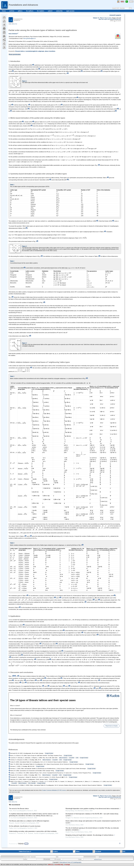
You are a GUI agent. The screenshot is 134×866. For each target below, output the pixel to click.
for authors (30, 11)
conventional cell (42, 389)
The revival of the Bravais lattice (19, 808)
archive (12, 11)
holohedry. (99, 177)
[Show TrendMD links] (120, 843)
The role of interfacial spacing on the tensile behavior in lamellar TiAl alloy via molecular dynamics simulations (92, 829)
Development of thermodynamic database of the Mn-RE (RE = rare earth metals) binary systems (92, 814)
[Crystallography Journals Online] (118, 2)
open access (70, 11)
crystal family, (66, 292)
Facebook (98, 851)
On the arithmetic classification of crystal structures (24, 826)
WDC (131, 1)
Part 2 (102, 18)
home (4, 11)
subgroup (86, 231)
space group (63, 627)
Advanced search (98, 859)
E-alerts (55, 851)
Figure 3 (24, 343)
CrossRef (71, 757)
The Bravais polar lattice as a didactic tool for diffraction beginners (29, 821)
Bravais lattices (20, 51)
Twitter (78, 851)
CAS (77, 757)
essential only (59, 864)
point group (89, 177)
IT (126, 1)
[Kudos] (64, 695)
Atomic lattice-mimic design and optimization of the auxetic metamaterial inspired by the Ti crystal (93, 822)
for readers (40, 11)
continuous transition (14, 653)
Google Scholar (49, 753)
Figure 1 (24, 81)
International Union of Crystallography (70, 862)
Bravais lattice (78, 690)
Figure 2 (24, 246)
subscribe (59, 11)
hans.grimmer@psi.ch (29, 38)
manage (67, 864)
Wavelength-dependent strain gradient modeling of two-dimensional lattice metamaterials (92, 808)
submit (50, 11)
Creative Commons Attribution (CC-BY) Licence (54, 790)
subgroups (34, 51)
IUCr (122, 1)
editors (20, 11)
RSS (124, 851)
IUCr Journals (31, 783)
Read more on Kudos (112, 726)
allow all (50, 864)
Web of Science (63, 757)
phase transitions (50, 51)
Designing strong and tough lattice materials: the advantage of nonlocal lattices (89, 835)
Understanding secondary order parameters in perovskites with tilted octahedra (33, 831)
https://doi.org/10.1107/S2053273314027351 (110, 19)
